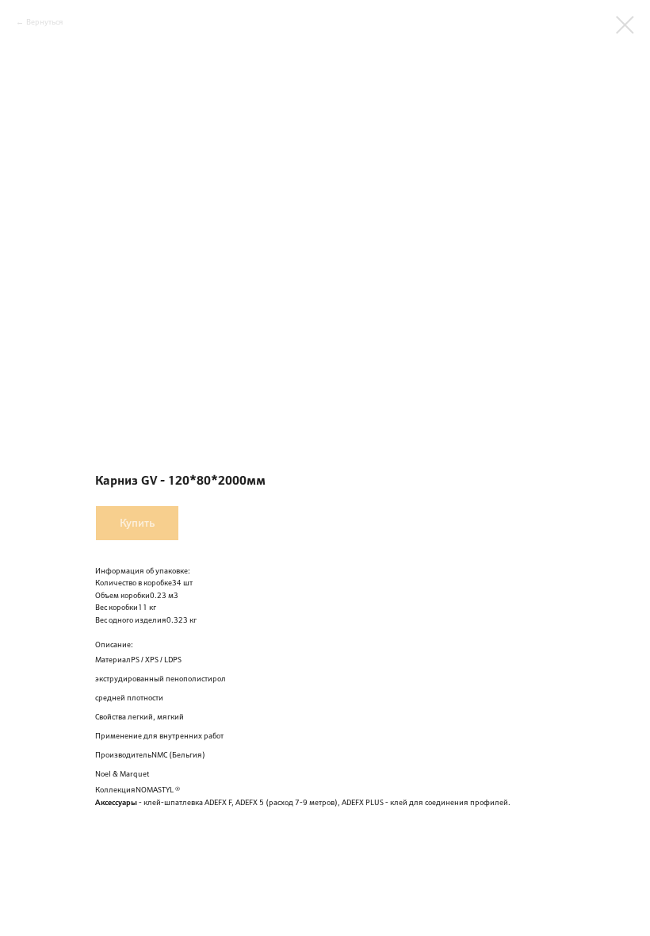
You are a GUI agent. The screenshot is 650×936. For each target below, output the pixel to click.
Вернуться (44, 22)
